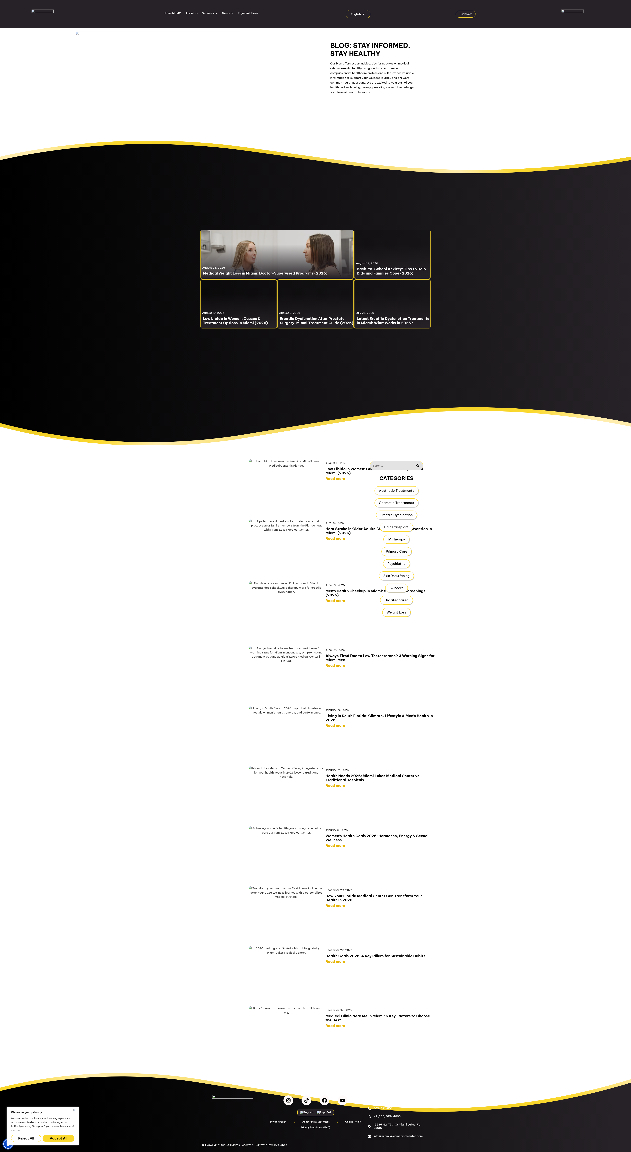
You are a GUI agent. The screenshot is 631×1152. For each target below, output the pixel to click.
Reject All (26, 1138)
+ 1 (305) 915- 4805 (387, 1116)
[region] (43, 1126)
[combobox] (391, 465)
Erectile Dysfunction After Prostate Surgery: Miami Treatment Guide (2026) (316, 320)
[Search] (417, 465)
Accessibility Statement (315, 1121)
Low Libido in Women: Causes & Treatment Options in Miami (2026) (235, 320)
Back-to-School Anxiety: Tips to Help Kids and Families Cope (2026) (391, 271)
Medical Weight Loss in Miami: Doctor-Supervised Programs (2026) (265, 273)
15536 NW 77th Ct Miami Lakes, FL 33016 (397, 1126)
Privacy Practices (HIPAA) (315, 1127)
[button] (210, 13)
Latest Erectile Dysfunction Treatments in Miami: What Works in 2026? (393, 320)
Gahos (282, 1145)
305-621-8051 (384, 1108)
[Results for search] (391, 473)
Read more (335, 478)
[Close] (75, 1110)
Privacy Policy (278, 1121)
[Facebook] (324, 1100)
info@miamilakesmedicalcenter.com (398, 1136)
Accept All (58, 1138)
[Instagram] (288, 1100)
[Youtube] (343, 1100)
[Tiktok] (306, 1100)
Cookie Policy (353, 1121)
